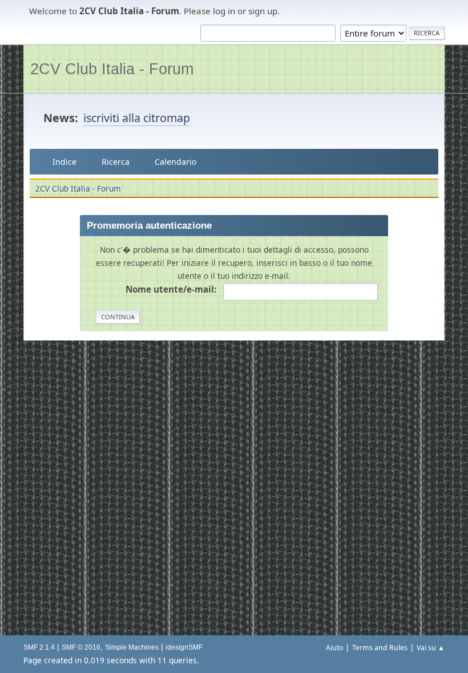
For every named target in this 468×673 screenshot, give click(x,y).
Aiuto (334, 647)
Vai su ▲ (431, 647)
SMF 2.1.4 (39, 647)
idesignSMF (184, 647)
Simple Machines (132, 647)
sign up (262, 11)
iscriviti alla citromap (136, 117)
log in (224, 11)
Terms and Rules (380, 647)
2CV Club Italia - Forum (111, 69)
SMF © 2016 (81, 647)
